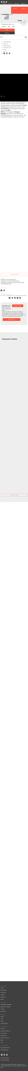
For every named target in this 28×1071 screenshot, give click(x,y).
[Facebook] (10, 298)
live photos (23, 21)
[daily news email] (20, 298)
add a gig (3, 1011)
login (2, 1016)
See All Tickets (15, 495)
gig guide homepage (6, 1004)
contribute (3, 1035)
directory (3, 997)
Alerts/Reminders (5, 1047)
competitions (4, 1023)
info (2, 1042)
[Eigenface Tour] (14, 465)
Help (4, 5)
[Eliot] (11, 141)
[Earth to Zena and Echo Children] (11, 216)
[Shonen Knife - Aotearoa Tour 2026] (14, 440)
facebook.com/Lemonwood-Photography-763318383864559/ (13, 283)
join (2, 1019)
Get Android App (5, 1060)
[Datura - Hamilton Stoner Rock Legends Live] (14, 490)
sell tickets (4, 1033)
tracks (23, 25)
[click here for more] (14, 62)
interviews (3, 992)
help (2, 1021)
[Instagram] (15, 298)
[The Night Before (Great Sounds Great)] (14, 390)
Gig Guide (7, 16)
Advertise (16, 3)
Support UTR (7, 47)
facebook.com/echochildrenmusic (10, 281)
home (2, 987)
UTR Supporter (4, 1050)
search (7, 10)
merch (2, 999)
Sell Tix (10, 3)
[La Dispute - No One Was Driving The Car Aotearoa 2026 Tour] (14, 415)
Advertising (7, 45)
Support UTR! (17, 305)
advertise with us (5, 1031)
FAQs (2, 1040)
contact (3, 1028)
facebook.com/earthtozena (8, 279)
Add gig (4, 3)
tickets (3, 1009)
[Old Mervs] (14, 365)
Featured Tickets (9, 339)
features (23, 23)
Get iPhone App (5, 1058)
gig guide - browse (5, 1006)
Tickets (6, 14)
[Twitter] (12, 298)
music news (4, 990)
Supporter (23, 3)
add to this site (5, 1037)
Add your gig (7, 42)
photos (2, 994)
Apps (4, 49)
